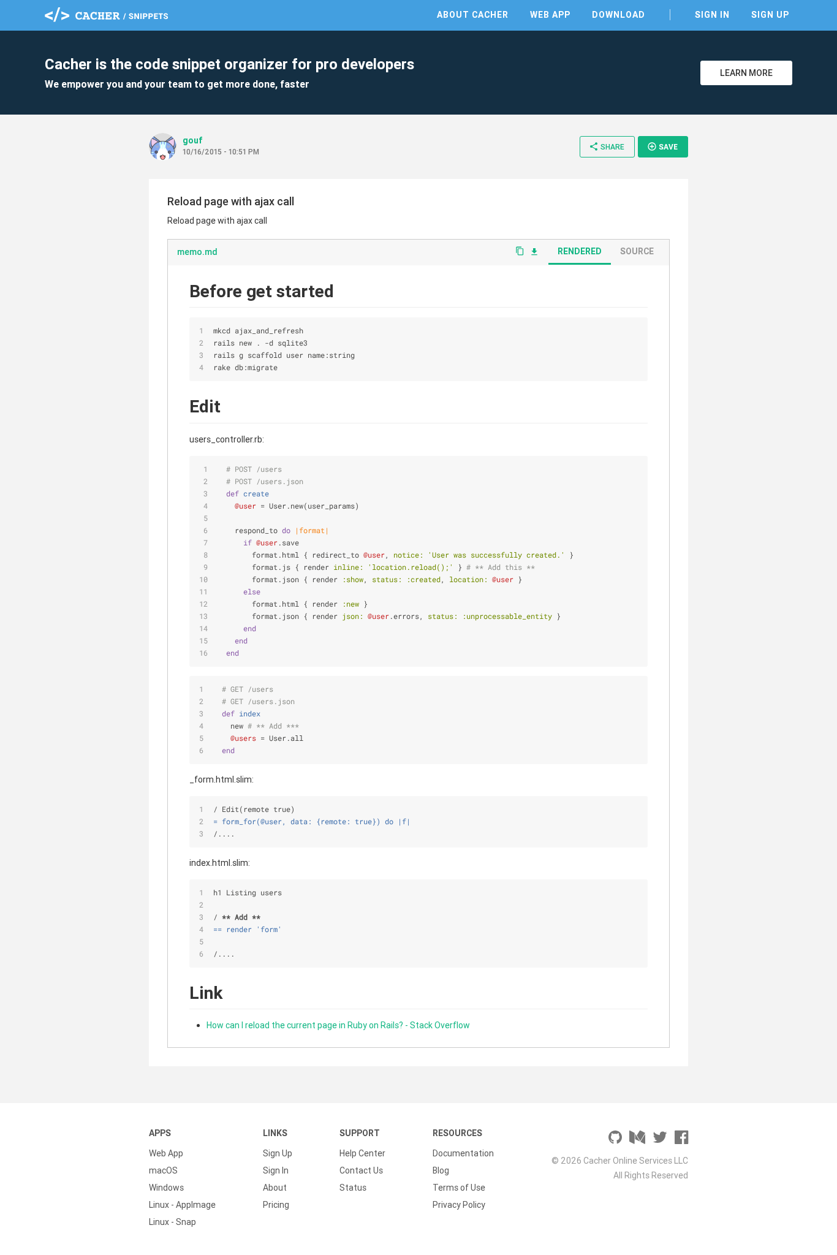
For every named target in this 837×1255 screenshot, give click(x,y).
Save (662, 146)
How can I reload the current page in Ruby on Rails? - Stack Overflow (338, 1025)
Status (352, 1187)
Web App (550, 14)
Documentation (463, 1153)
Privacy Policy (459, 1204)
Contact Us (361, 1170)
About (275, 1187)
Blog (441, 1170)
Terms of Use (459, 1187)
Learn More (746, 72)
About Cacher (473, 14)
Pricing (276, 1204)
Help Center (362, 1153)
